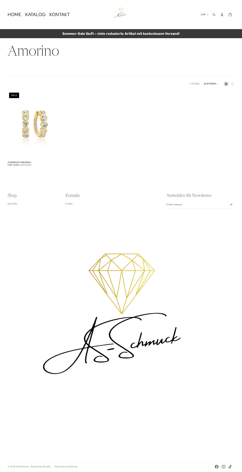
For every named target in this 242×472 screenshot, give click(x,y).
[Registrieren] (231, 204)
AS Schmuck (22, 466)
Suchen (12, 203)
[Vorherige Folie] (13, 125)
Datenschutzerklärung (65, 466)
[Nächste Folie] (56, 125)
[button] (212, 84)
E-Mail (69, 203)
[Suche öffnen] (214, 14)
